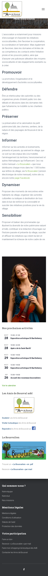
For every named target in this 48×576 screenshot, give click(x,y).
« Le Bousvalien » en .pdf (22, 464)
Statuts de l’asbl (8, 522)
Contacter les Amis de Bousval (15, 552)
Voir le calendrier (9, 385)
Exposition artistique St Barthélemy (26, 338)
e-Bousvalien (32, 171)
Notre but (6, 496)
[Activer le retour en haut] (42, 570)
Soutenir (5, 418)
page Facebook (22, 178)
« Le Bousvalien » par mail (21, 469)
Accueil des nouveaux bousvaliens (26, 378)
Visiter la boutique (10, 423)
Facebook (24, 569)
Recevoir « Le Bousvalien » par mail (16, 544)
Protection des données (12, 526)
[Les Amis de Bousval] (13, 9)
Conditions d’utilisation (11, 518)
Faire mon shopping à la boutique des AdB (19, 548)
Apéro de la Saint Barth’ (21, 348)
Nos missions (8, 500)
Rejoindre (6, 429)
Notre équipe (7, 491)
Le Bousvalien (23, 164)
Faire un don (7, 539)
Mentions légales (9, 513)
